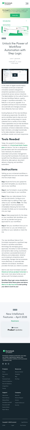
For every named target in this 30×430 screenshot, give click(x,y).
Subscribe (15, 15)
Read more (15, 321)
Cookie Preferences (19, 402)
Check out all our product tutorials (14, 272)
